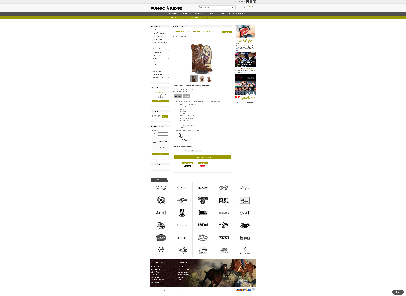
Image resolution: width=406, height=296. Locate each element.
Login (165, 117)
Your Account (155, 277)
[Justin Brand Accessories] (244, 229)
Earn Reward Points (214, 18)
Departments (173, 14)
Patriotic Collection (158, 55)
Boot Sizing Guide (156, 267)
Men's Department (158, 30)
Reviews (186, 96)
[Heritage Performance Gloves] (182, 229)
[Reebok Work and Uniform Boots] (224, 241)
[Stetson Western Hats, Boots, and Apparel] (224, 254)
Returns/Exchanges (226, 14)
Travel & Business (158, 46)
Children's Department (159, 36)
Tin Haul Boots (205, 31)
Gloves (155, 61)
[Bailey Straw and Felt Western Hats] (224, 191)
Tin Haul (197, 31)
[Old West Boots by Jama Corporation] (203, 241)
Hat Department (157, 39)
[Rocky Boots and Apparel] (244, 241)
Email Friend (202, 163)
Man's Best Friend (158, 65)
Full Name (154, 130)
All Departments (179, 31)
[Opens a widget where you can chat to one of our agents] (398, 292)
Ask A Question (188, 163)
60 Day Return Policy (177, 18)
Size (184, 150)
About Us (180, 277)
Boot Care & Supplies (159, 68)
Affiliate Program (182, 267)
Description (178, 96)
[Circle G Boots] (182, 204)
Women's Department (159, 33)
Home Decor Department (160, 42)
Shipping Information (184, 274)
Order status (200, 14)
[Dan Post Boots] (182, 216)
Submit (160, 154)
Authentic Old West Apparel (161, 49)
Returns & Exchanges (157, 279)
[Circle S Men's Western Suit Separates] (203, 204)
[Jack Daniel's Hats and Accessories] (224, 229)
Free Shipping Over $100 (191, 18)
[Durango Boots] (224, 216)
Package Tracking (183, 272)
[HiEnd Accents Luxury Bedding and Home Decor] (203, 229)
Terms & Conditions (183, 269)
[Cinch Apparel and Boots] (161, 204)
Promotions (203, 18)
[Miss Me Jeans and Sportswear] (182, 241)
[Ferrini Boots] (244, 216)
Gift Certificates (155, 272)
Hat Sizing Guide (156, 269)
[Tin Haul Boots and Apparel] (244, 254)
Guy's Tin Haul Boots (182, 33)
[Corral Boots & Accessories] (224, 204)
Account (212, 14)
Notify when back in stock (202, 157)
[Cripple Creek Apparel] (244, 204)
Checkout (160, 101)
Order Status (155, 274)
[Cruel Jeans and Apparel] (161, 216)
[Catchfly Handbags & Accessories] (244, 191)
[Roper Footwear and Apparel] (161, 254)
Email (155, 133)
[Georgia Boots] (161, 229)
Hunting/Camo (157, 52)
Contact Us (240, 14)
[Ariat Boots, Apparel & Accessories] (203, 191)
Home (163, 14)
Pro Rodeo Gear (157, 58)
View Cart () (249, 7)
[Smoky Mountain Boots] (203, 254)
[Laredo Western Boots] (161, 241)
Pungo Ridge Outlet (158, 77)
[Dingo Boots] (203, 216)
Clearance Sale (187, 14)
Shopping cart (161, 92)
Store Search (155, 282)
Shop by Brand (157, 71)
